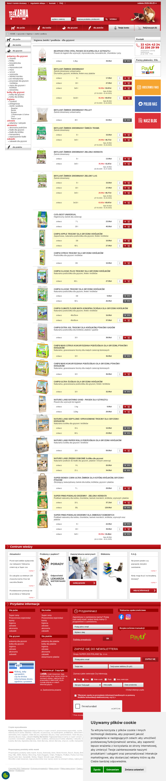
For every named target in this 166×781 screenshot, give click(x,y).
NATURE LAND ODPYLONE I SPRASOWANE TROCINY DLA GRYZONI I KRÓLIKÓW (86, 420)
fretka (11, 61)
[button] (63, 19)
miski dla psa (77, 735)
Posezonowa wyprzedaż (20, 618)
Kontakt (140, 39)
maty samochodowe (63, 735)
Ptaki (109, 679)
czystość (13, 101)
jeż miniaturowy (16, 79)
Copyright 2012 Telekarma (18, 768)
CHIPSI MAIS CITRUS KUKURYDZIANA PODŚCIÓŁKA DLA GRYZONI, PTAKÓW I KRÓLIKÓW (91, 346)
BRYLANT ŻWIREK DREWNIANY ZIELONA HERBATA (78, 152)
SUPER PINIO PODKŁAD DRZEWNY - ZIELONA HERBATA (80, 496)
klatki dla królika (16, 132)
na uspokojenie (57, 733)
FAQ (61, 3)
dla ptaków (98, 28)
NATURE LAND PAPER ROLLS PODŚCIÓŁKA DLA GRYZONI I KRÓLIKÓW (87, 440)
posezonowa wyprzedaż (66, 731)
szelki (71, 741)
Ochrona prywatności (39, 768)
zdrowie (12, 626)
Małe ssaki (98, 679)
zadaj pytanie (79, 583)
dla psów (20, 28)
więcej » (112, 697)
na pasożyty (45, 733)
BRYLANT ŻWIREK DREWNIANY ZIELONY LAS (75, 176)
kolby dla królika (16, 97)
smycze (65, 741)
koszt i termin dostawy (17, 3)
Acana (39, 753)
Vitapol (40, 757)
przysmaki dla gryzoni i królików (19, 82)
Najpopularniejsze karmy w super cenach (39, 731)
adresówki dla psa (81, 733)
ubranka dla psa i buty (17, 737)
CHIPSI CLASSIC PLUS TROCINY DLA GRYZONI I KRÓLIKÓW (82, 271)
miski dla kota (42, 741)
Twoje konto (123, 28)
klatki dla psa (34, 735)
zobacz (59, 61)
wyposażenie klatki (17, 137)
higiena (12, 623)
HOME (12, 34)
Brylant (14, 112)
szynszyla (13, 74)
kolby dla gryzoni (16, 94)
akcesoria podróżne (18, 127)
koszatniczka (15, 63)
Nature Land (16, 118)
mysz (11, 70)
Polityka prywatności (82, 639)
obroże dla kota (55, 741)
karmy (11, 620)
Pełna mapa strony (67, 768)
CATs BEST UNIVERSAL (65, 214)
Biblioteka (105, 554)
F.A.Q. (133, 554)
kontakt (52, 3)
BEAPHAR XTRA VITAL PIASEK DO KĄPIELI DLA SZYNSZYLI (82, 51)
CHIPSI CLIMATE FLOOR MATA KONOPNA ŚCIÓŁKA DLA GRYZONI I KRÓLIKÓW (91, 308)
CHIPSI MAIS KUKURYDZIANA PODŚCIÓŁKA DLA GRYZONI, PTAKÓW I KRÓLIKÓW (87, 365)
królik (11, 65)
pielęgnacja (14, 104)
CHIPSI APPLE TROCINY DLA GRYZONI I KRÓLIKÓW (78, 234)
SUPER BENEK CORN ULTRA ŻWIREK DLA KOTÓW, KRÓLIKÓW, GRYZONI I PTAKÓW (89, 479)
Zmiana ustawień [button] (134, 769)
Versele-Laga (49, 757)
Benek (13, 110)
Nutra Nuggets (43, 755)
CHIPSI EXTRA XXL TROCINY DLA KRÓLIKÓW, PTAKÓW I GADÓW (84, 327)
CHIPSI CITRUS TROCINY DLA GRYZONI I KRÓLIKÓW (78, 253)
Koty (87, 679)
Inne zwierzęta (122, 679)
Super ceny (14, 615)
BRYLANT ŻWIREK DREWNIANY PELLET (73, 110)
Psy (79, 679)
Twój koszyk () (149, 28)
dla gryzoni (72, 28)
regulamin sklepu (37, 3)
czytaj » (32, 571)
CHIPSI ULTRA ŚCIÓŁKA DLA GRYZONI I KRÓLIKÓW (78, 382)
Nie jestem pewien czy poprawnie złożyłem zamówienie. (140, 564)
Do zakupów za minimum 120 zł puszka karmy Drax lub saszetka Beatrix (21, 579)
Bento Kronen (61, 753)
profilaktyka (68, 733)
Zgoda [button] (97, 769)
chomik (12, 58)
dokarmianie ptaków (50, 657)
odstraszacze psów (16, 733)
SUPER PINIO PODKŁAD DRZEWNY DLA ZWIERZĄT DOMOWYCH (84, 515)
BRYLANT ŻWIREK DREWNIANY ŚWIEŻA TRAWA (76, 128)
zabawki (12, 631)
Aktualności (15, 554)
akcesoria (13, 628)
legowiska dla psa (47, 735)
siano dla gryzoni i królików (17, 86)
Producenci (20, 770)
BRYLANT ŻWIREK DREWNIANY (69, 69)
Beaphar (14, 108)
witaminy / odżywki (17, 123)
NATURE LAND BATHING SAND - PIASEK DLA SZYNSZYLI (81, 400)
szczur (12, 72)
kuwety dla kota (14, 741)
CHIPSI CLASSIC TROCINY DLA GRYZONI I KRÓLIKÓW (79, 289)
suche (79, 731)
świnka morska (16, 76)
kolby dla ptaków (49, 644)
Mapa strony (54, 768)
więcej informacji (141, 590)
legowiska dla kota (29, 741)
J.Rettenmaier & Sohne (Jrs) (20, 115)
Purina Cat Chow (77, 755)
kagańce (25, 735)
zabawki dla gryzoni (18, 141)
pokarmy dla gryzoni (18, 641)
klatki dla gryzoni (16, 130)
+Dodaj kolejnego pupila (134, 690)
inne (19, 735)
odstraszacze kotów (57, 739)
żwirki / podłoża (41, 34)
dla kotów (46, 28)
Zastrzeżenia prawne (52, 690)
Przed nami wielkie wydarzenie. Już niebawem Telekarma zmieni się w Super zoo (22, 564)
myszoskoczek (15, 67)
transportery (14, 134)
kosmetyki (21, 739)
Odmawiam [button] (112, 769)
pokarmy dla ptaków (50, 641)
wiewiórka (13, 90)
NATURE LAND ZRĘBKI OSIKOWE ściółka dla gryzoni (78, 458)
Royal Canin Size (15, 757)
